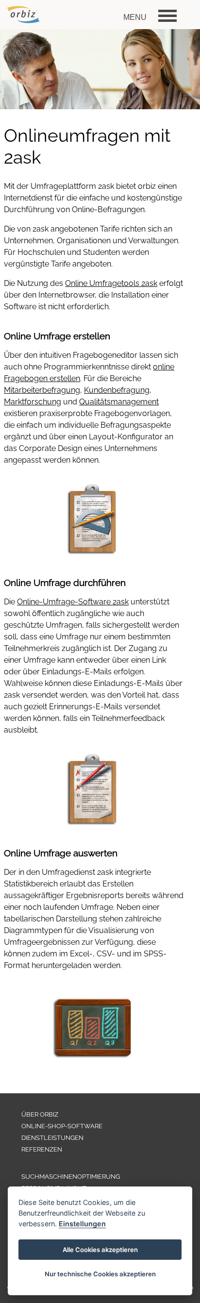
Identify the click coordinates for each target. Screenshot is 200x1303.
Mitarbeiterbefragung (42, 390)
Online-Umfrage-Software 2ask (73, 601)
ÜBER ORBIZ (39, 1114)
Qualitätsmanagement (119, 401)
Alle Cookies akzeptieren (100, 1249)
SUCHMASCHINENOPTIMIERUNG (70, 1176)
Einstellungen (82, 1223)
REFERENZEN (41, 1149)
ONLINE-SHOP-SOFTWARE (61, 1126)
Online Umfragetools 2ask (111, 283)
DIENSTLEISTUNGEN (52, 1137)
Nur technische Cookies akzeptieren (100, 1274)
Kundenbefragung (117, 390)
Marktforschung (32, 401)
